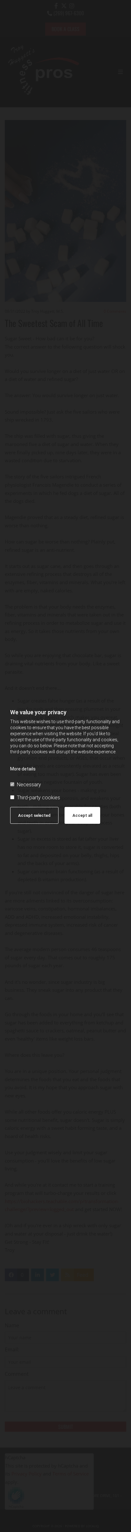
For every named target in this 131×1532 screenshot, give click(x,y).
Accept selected (34, 815)
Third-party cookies (38, 798)
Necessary (29, 785)
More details (23, 768)
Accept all (82, 815)
